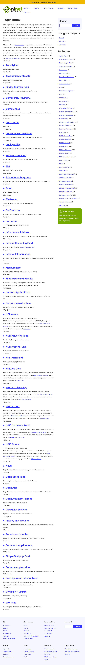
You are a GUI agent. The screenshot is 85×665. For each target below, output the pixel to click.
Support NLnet (72, 8)
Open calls (6, 649)
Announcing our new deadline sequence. (42, 2)
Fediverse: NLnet (49, 625)
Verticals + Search (16, 591)
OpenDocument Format (19, 498)
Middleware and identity (19, 278)
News (25, 625)
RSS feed (47, 636)
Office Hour (27, 633)
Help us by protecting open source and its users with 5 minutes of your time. (69, 216)
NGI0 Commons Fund (18, 425)
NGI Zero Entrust (36, 459)
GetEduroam (13, 210)
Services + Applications (19, 545)
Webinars (26, 631)
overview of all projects (13, 58)
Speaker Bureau (28, 639)
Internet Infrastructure (18, 254)
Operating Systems (16, 509)
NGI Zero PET (13, 406)
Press (5, 631)
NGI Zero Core (13, 368)
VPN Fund (11, 602)
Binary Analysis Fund (17, 87)
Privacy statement (9, 639)
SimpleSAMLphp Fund (18, 556)
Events (26, 628)
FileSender (11, 199)
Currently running (29, 651)
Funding (26, 8)
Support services (8, 657)
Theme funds (7, 651)
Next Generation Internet (41, 375)
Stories (26, 657)
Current (61, 38)
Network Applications (18, 292)
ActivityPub (12, 65)
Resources (60, 8)
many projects (19, 45)
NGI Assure (12, 314)
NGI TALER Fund (14, 357)
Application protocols (18, 76)
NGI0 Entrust (13, 444)
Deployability (13, 144)
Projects (36, 8)
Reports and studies (17, 534)
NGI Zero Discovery (16, 387)
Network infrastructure (18, 303)
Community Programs (18, 97)
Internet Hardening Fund (19, 243)
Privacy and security (17, 520)
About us (26, 12)
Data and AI (12, 122)
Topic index (62, 45)
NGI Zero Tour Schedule (31, 636)
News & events (48, 8)
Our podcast (48, 631)
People (5, 628)
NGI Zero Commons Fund (17, 437)
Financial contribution (71, 649)
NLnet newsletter (49, 649)
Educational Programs (18, 177)
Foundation (6, 625)
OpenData (11, 487)
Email (9, 188)
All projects (62, 41)
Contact (5, 636)
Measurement (13, 267)
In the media (7, 633)
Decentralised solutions (19, 133)
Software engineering (18, 567)
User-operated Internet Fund (22, 578)
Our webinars (48, 633)
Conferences (13, 108)
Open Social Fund (15, 476)
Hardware (11, 221)
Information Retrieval (17, 232)
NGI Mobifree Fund (16, 346)
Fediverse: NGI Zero (50, 628)
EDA (8, 166)
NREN (9, 465)
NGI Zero (6, 654)
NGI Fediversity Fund (17, 335)
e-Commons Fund (16, 155)
